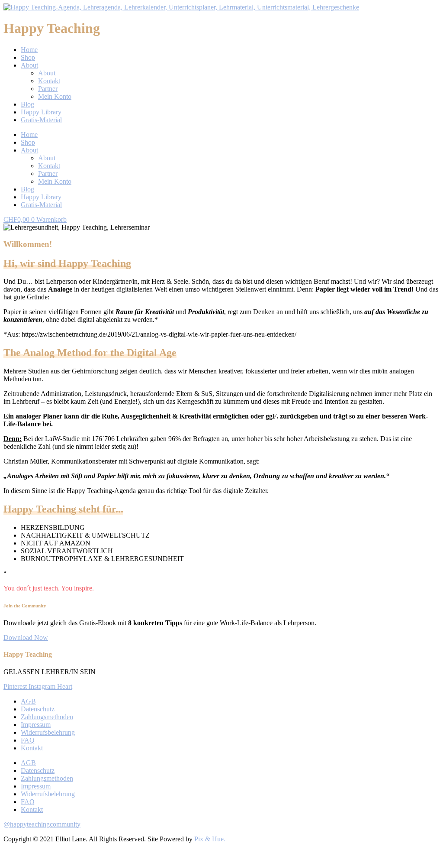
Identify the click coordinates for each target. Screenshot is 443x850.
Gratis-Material (41, 119)
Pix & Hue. (209, 839)
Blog (27, 104)
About (29, 65)
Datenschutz (38, 709)
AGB (28, 701)
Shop (28, 57)
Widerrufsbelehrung (48, 732)
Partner (48, 88)
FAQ (28, 740)
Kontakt (49, 80)
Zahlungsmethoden (47, 716)
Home (29, 49)
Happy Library (41, 112)
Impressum (36, 724)
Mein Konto (54, 96)
